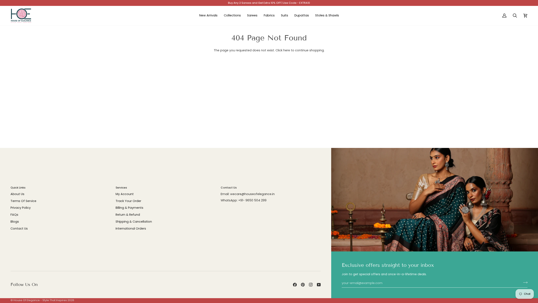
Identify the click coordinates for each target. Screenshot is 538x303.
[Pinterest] (303, 285)
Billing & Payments (129, 208)
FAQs (14, 215)
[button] (232, 15)
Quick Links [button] (18, 188)
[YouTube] (319, 285)
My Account (125, 194)
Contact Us (19, 228)
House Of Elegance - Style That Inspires (40, 300)
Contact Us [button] (229, 188)
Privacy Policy (21, 208)
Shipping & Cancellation (134, 221)
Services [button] (121, 188)
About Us (17, 194)
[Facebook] (295, 285)
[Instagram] (311, 285)
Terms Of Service (23, 201)
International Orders (131, 228)
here (286, 50)
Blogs (15, 221)
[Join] (524, 282)
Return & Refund (128, 215)
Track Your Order (128, 201)
